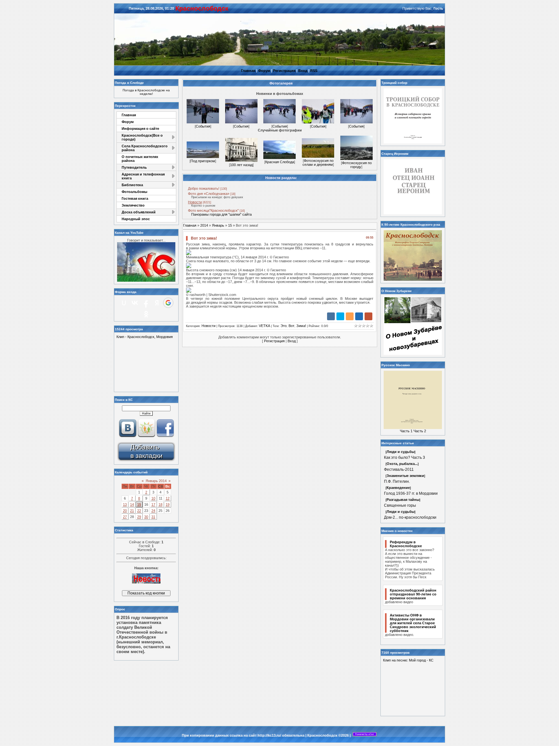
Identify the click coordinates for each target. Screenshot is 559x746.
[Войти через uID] (124, 303)
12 (168, 498)
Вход (302, 71)
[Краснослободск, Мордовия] (146, 461)
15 (139, 504)
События (203, 126)
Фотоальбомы (134, 192)
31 (153, 517)
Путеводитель (134, 167)
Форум (264, 71)
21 (132, 511)
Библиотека (132, 185)
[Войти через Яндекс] (157, 303)
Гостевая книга (135, 198)
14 (132, 504)
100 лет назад (241, 165)
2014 (204, 225)
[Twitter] (340, 316)
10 (153, 498)
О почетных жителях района (140, 159)
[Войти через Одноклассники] (146, 314)
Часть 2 (419, 431)
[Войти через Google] (168, 303)
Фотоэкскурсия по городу (357, 165)
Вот (291, 326)
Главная (248, 71)
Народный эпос (136, 219)
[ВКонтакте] (331, 316)
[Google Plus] (368, 316)
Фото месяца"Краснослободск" (213, 210)
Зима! (301, 326)
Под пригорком (203, 161)
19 (168, 504)
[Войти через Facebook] (146, 303)
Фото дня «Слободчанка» (208, 194)
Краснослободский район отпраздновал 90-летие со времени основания (413, 594)
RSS (313, 71)
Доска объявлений (139, 212)
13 (125, 504)
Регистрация (284, 71)
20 (125, 511)
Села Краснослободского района (145, 148)
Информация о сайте (140, 128)
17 (153, 504)
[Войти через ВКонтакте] (135, 303)
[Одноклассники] (350, 316)
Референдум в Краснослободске (406, 544)
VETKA (264, 326)
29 (139, 517)
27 (125, 517)
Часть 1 (406, 431)
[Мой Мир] (359, 316)
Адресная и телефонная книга (143, 176)
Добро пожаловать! (203, 188)
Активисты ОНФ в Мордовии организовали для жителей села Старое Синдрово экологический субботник (413, 623)
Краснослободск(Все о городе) (142, 137)
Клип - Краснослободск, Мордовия (144, 337)
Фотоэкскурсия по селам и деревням (318, 162)
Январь (218, 225)
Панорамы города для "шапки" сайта (221, 214)
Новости (195, 202)
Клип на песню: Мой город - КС (408, 660)
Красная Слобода (279, 162)
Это (283, 326)
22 (139, 511)
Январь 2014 (156, 481)
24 (153, 511)
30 (146, 517)
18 (160, 504)
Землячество (133, 205)
